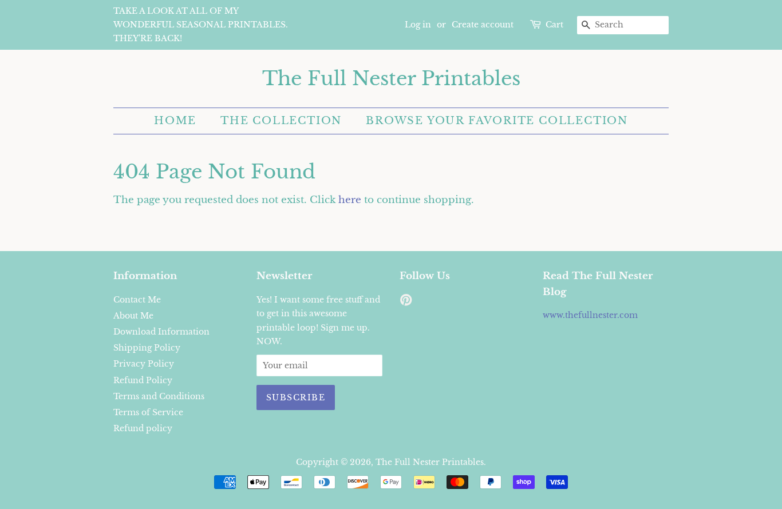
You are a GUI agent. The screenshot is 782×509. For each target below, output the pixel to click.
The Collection (281, 120)
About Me (133, 316)
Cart (554, 24)
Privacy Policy (143, 364)
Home (175, 120)
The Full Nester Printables (391, 78)
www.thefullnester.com (590, 315)
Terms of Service (148, 412)
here (349, 200)
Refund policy (142, 428)
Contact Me (137, 300)
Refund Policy (142, 380)
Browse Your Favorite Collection (497, 120)
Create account (483, 24)
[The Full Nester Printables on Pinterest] (406, 302)
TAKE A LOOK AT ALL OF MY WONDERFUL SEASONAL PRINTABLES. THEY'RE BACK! (200, 24)
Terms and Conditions (158, 396)
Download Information (161, 332)
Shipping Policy (146, 348)
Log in (418, 24)
